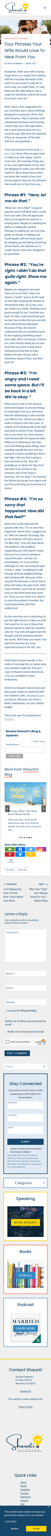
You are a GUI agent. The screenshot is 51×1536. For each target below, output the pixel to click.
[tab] (20, 837)
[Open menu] (45, 8)
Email (10, 987)
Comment (12, 932)
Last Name (12, 1115)
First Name (12, 1103)
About (23, 1482)
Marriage (22, 870)
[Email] (10, 849)
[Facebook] (20, 849)
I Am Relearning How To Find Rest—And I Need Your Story (13, 892)
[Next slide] (43, 808)
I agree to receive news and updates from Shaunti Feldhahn (26, 1150)
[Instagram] (41, 849)
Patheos (9, 719)
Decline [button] (14, 1528)
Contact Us (25, 1391)
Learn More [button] (10, 1521)
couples (10, 870)
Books (23, 1486)
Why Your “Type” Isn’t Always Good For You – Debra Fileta (38, 892)
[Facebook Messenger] (20, 854)
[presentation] (25, 794)
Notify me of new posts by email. (26, 1031)
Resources (25, 1497)
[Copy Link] (31, 854)
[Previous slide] (7, 808)
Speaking (25, 1489)
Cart (22, 1504)
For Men (23, 38)
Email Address (13, 744)
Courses (24, 1493)
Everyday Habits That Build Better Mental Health (22, 813)
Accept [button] (36, 1528)
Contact (24, 1500)
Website (10, 1002)
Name (10, 973)
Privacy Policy (29, 1010)
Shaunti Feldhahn (15, 63)
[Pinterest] (10, 854)
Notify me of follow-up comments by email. (25, 1023)
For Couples (11, 38)
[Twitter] (31, 849)
